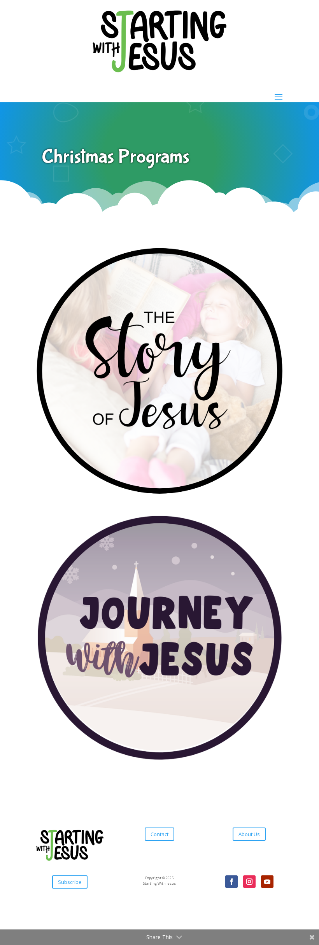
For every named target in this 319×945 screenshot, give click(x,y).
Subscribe (70, 881)
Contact (159, 834)
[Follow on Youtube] (267, 881)
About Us (249, 834)
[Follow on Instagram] (249, 881)
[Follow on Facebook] (231, 881)
